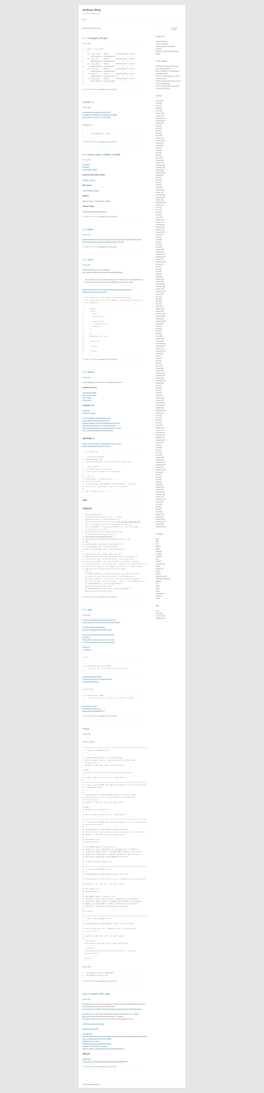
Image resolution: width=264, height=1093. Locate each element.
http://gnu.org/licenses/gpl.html (128, 522)
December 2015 (160, 403)
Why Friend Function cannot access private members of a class (103, 242)
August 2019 (159, 294)
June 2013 (159, 477)
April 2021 (159, 244)
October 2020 (160, 259)
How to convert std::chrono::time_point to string (97, 430)
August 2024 (159, 145)
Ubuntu (158, 588)
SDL (157, 583)
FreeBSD (158, 556)
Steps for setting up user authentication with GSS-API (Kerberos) (103, 1048)
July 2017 (158, 355)
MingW (158, 566)
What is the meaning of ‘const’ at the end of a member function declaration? (107, 289)
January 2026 (160, 115)
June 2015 (159, 417)
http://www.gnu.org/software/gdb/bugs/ (99, 536)
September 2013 (161, 469)
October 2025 (160, 123)
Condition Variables (88, 180)
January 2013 (160, 489)
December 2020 (160, 254)
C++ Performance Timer (90, 382)
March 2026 (159, 110)
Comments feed (160, 615)
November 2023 (160, 167)
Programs (158, 581)
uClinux (158, 591)
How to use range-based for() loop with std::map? (98, 635)
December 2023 (160, 165)
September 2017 (161, 351)
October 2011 (160, 524)
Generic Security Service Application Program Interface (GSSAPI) (103, 1061)
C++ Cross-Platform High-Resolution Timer (96, 418)
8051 (157, 539)
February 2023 (160, 190)
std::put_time (86, 400)
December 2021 (160, 224)
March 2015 (159, 425)
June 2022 (159, 209)
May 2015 (159, 420)
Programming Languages (163, 578)
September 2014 (161, 440)
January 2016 (160, 400)
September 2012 (161, 499)
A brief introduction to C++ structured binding (97, 679)
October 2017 (160, 348)
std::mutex (85, 167)
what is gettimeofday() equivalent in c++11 (96, 446)
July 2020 (158, 266)
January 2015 (160, 430)
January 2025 (160, 138)
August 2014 (159, 442)
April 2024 (159, 155)
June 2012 (159, 504)
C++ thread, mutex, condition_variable (101, 154)
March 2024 (159, 157)
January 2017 (160, 370)
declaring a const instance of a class (94, 292)
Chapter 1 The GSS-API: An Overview (94, 1046)
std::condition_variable (89, 169)
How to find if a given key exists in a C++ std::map (98, 639)
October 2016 (160, 378)
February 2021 (160, 249)
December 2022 (160, 195)
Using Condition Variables (90, 190)
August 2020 (159, 264)
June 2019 (159, 299)
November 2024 (160, 140)
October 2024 (160, 143)
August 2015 (159, 412)
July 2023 (158, 177)
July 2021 (158, 237)
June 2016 (159, 388)
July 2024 (158, 148)
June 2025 (159, 128)
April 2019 (159, 304)
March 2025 (159, 135)
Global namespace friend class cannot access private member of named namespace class (111, 239)
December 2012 (160, 492)
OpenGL (158, 573)
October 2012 (160, 497)
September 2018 (161, 321)
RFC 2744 (85, 1016)
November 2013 (160, 464)
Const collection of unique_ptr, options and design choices (101, 622)
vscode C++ (88, 102)
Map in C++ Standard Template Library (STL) (97, 630)
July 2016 (158, 385)
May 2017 (159, 360)
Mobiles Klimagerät (161, 41)
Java (157, 558)
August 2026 (159, 101)
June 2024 (159, 150)
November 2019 (160, 286)
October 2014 (160, 437)
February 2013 (160, 487)
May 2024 (159, 152)
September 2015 (161, 410)
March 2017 (159, 365)
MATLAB (158, 561)
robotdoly (158, 49)
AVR (157, 544)
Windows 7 (159, 596)
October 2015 (160, 407)
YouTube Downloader (162, 44)
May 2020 (159, 271)
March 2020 (159, 276)
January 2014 (160, 459)
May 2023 (159, 182)
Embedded (159, 554)
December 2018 (160, 313)
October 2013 (160, 467)
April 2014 (159, 452)
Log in (157, 610)
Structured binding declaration (92, 676)
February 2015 (160, 427)
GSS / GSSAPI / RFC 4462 (96, 994)
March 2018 (159, 336)
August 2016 (159, 383)
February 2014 (160, 457)
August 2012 (159, 502)
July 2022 (158, 207)
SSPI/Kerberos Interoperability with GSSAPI (96, 1044)
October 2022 (160, 200)
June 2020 (159, 269)
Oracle (85, 729)
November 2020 (160, 256)
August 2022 (159, 204)
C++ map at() (86, 649)
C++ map (87, 609)
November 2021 (160, 227)
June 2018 (159, 328)
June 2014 (159, 447)
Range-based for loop (89, 706)
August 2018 (159, 323)
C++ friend (87, 229)
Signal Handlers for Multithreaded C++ (94, 211)
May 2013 (159, 479)
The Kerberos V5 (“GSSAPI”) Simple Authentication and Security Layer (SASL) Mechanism (111, 1009)
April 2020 (159, 274)
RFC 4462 (85, 1004)
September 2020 (161, 261)
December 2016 (160, 373)
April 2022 (159, 214)
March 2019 (159, 306)
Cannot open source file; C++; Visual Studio (96, 117)
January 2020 (160, 281)
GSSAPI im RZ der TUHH (90, 1041)
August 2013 (159, 472)
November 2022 (160, 197)
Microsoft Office (160, 563)
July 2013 (158, 474)
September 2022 (161, 202)
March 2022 (159, 217)
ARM (157, 541)
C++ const (87, 259)
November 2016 (160, 375)
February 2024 (160, 160)
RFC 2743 (85, 1014)
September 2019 (161, 291)
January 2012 (160, 516)
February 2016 (160, 398)
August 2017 (159, 353)
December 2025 (160, 118)
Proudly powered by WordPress (91, 1084)
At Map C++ (86, 647)
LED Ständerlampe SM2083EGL (165, 46)
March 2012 (159, 511)
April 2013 (159, 482)
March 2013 (159, 484)
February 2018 (160, 338)
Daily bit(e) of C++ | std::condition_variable (96, 201)
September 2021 (161, 232)
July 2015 (158, 415)
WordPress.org (160, 618)
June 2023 (159, 180)
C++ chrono (88, 372)
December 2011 (160, 519)
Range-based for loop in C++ (91, 708)
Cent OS (158, 546)
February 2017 (160, 368)
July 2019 (158, 296)
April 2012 (159, 509)
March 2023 (159, 187)
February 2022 (160, 219)
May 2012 (159, 507)
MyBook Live (160, 568)
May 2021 (159, 242)
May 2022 (159, 212)
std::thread (86, 164)
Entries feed (159, 613)
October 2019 (160, 289)
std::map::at (86, 637)
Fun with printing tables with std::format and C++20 (99, 620)
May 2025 (159, 130)
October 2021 (160, 229)
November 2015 (160, 405)
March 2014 (159, 455)
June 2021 (159, 239)
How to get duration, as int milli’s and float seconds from (101, 423)
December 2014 (160, 432)
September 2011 (160, 526)
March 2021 (159, 247)
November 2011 (160, 521)
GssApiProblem (87, 1034)
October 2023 (160, 170)
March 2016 (159, 395)
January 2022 (160, 222)
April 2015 (159, 422)
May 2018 (159, 331)
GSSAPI (85, 1059)
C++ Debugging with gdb (94, 38)
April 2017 (159, 363)
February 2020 (160, 279)
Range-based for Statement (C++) (93, 711)
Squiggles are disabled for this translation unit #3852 (99, 115)
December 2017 (160, 343)
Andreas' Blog (91, 9)
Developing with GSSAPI (90, 1029)
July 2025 (158, 125)
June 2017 (159, 358)
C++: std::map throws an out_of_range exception (98, 642)
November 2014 (160, 435)
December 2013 (160, 462)
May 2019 (159, 301)
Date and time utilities (89, 393)
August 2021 (159, 234)
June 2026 (159, 105)
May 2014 (159, 450)
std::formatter (86, 397)
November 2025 (160, 120)
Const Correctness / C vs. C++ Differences (96, 270)
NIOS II (158, 571)
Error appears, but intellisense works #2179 (96, 112)
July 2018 (158, 326)
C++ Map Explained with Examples (93, 627)
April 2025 (159, 133)
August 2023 (159, 175)
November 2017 (160, 346)
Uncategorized (102, 89)
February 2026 (160, 113)
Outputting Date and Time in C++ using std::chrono (99, 425)
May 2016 (159, 390)
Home (84, 19)
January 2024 (160, 162)
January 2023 (160, 192)
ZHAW (158, 598)
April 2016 (159, 393)
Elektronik (159, 551)
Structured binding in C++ (90, 681)
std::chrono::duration (89, 395)
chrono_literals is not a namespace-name (96, 420)
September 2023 (161, 172)
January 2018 (160, 341)
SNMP (158, 586)
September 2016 (161, 380)
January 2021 (160, 252)
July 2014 (158, 445)
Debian (158, 549)
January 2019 (160, 311)
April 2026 (159, 108)
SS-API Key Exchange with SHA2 (93, 1024)
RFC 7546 (85, 1019)
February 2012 (160, 514)
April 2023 (159, 185)
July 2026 (158, 103)
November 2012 (160, 494)
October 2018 (160, 318)
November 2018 (160, 316)
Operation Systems (161, 576)
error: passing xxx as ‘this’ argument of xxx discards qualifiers (102, 272)
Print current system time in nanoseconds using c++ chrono (101, 428)
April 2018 (159, 333)
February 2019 (160, 308)
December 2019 (160, 284)
